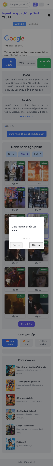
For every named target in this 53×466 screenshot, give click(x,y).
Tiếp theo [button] (36, 245)
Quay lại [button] (16, 245)
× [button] (41, 220)
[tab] (24, 238)
